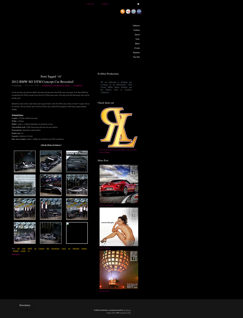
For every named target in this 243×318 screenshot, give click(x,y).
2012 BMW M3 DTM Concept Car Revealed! (43, 81)
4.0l (18, 248)
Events (137, 48)
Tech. (137, 39)
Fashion (137, 30)
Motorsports (47, 85)
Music (137, 43)
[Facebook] (139, 14)
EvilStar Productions (92, 37)
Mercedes (76, 248)
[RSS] (123, 14)
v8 (29, 251)
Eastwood (18, 85)
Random (136, 52)
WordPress (127, 310)
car (35, 248)
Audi (23, 248)
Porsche (15, 251)
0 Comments (77, 85)
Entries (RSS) (111, 312)
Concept (41, 248)
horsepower (55, 248)
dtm (48, 248)
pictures (84, 248)
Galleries (136, 25)
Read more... (16, 254)
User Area (90, 4)
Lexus (64, 248)
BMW (30, 248)
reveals (23, 251)
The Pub (136, 57)
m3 (69, 248)
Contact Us (105, 4)
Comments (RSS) (125, 312)
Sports (137, 34)
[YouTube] (128, 14)
